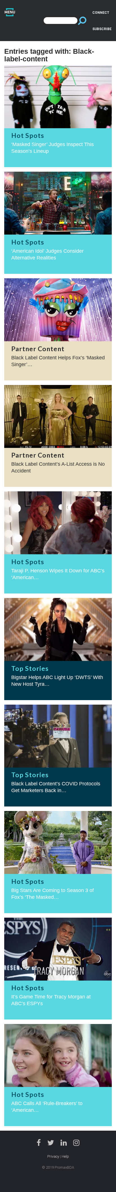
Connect (100, 13)
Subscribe (101, 29)
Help (65, 1156)
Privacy (53, 1156)
